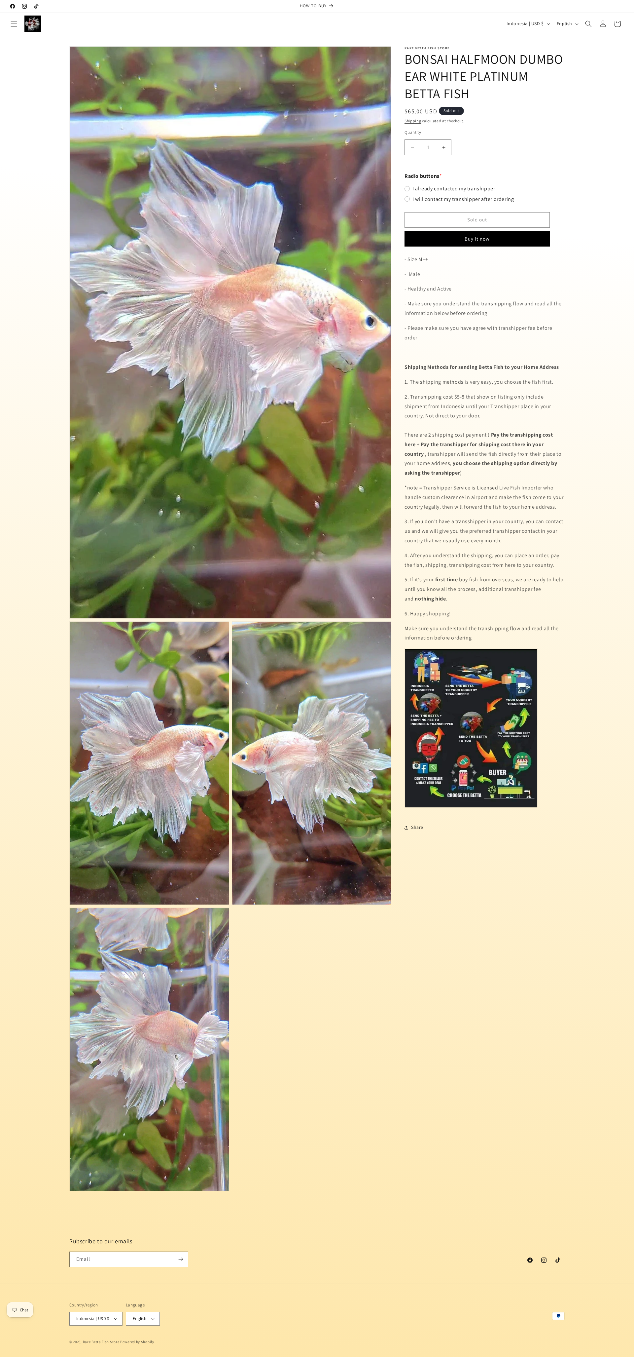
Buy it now (477, 239)
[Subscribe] (180, 1259)
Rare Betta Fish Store (101, 1341)
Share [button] (417, 828)
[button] (14, 24)
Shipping (413, 120)
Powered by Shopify (137, 1341)
